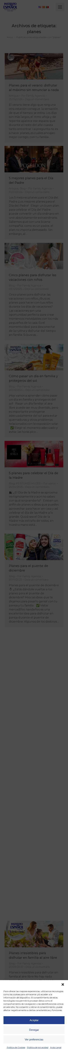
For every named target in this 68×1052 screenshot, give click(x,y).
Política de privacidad (37, 1047)
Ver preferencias (34, 1039)
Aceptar (34, 1020)
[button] (63, 984)
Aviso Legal (55, 1047)
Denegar (34, 1029)
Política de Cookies (16, 1047)
